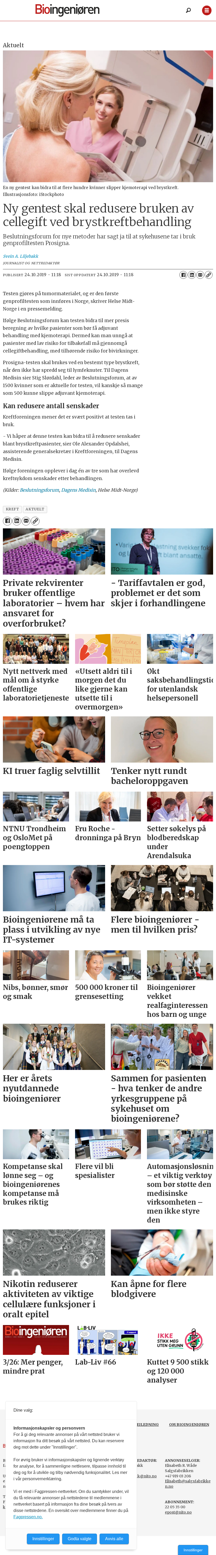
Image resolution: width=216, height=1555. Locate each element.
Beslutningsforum (39, 490)
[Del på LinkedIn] (192, 275)
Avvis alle (114, 1539)
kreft (12, 509)
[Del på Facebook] (183, 275)
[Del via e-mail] (200, 275)
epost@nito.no (178, 1512)
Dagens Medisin (78, 490)
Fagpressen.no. (28, 1517)
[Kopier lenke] (209, 275)
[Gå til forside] (76, 10)
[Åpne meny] (206, 10)
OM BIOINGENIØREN (189, 1424)
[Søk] (188, 10)
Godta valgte (79, 1539)
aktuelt (35, 509)
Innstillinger (193, 1550)
